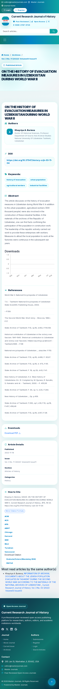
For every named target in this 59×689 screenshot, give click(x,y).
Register (21, 10)
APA (6, 524)
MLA (7, 544)
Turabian (9, 548)
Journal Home (9, 6)
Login (8, 10)
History (8, 481)
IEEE (7, 540)
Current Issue (8, 646)
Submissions (38, 639)
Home (6, 55)
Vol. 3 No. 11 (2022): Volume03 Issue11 (19, 59)
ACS (6, 520)
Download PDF (12, 433)
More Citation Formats (15, 511)
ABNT (7, 528)
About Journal (9, 643)
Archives (16, 55)
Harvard (8, 536)
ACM (7, 516)
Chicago (8, 532)
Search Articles (39, 650)
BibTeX (9, 563)
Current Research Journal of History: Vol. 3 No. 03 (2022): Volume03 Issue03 (27, 588)
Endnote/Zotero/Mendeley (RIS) (21, 559)
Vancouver (10, 552)
